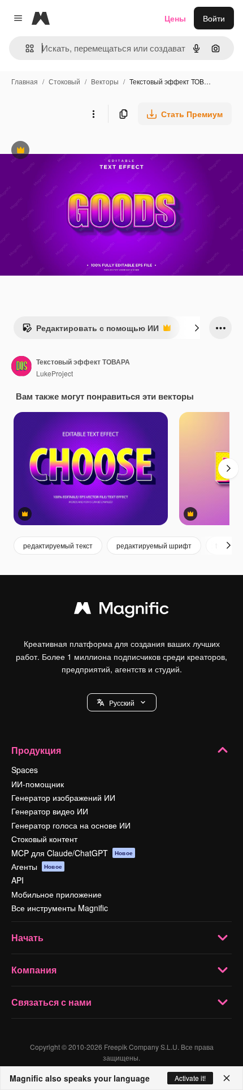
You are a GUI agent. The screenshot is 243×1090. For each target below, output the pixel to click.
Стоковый (64, 81)
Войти (214, 18)
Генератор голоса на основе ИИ (71, 825)
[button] (122, 702)
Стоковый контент (44, 838)
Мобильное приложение (56, 894)
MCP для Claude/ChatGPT (72, 853)
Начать (27, 937)
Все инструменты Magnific (59, 907)
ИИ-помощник (37, 783)
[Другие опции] (93, 113)
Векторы (105, 81)
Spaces (24, 769)
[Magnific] (121, 610)
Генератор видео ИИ (49, 811)
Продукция (36, 750)
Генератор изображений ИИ (63, 797)
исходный (76, 151)
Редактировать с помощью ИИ (90, 330)
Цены (175, 18)
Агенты (36, 866)
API (17, 880)
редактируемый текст (58, 545)
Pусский (121, 702)
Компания (34, 969)
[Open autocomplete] (25, 48)
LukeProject (54, 373)
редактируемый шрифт (154, 545)
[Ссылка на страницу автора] (21, 367)
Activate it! (190, 1078)
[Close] (226, 1078)
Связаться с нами (51, 1002)
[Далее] (196, 327)
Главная (24, 81)
